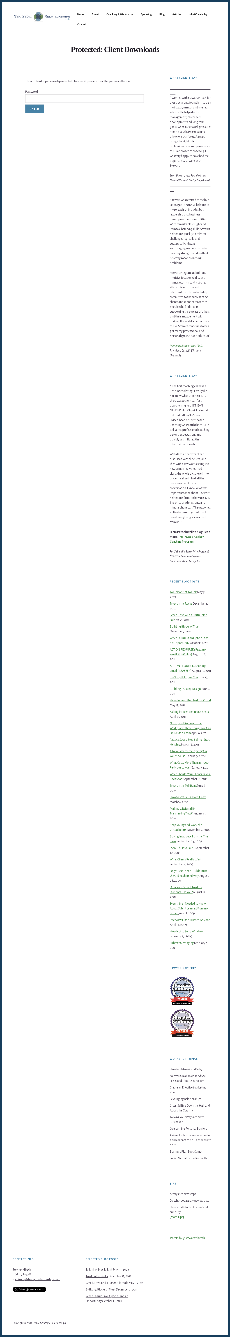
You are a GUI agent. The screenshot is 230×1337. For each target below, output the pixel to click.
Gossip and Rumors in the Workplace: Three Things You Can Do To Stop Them (190, 728)
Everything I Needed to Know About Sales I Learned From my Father (189, 908)
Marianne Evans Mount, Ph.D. (186, 345)
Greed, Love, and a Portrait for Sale (107, 1283)
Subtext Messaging (182, 943)
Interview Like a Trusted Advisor (190, 920)
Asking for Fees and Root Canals (189, 712)
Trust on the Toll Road (183, 785)
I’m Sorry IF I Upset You (184, 677)
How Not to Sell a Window (186, 931)
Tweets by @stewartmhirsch (187, 1238)
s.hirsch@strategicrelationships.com (37, 1279)
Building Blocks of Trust (184, 626)
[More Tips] (177, 1217)
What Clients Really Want (185, 859)
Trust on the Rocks (181, 603)
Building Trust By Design (185, 689)
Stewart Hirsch (22, 1269)
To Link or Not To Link (183, 592)
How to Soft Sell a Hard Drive (188, 797)
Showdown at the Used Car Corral (190, 700)
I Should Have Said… (182, 848)
